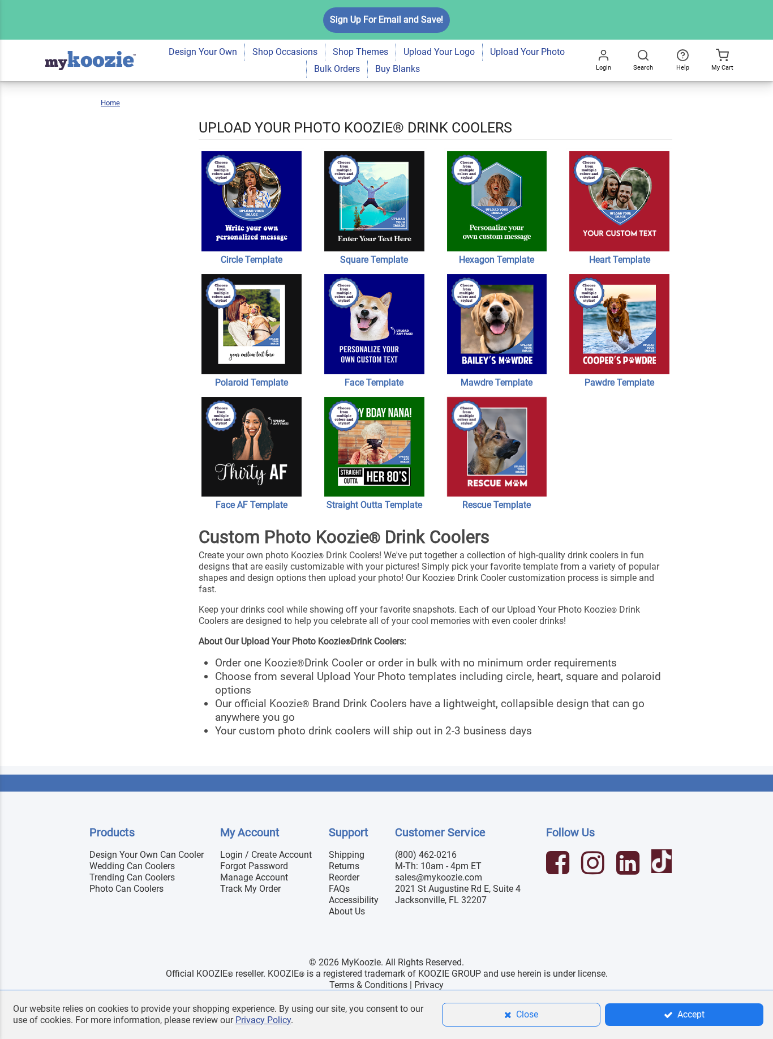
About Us (347, 911)
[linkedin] (629, 864)
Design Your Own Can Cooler (146, 854)
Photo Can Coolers (126, 888)
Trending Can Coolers (132, 877)
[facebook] (559, 864)
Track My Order (250, 888)
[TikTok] (663, 864)
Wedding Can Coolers (132, 866)
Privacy (429, 985)
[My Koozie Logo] (90, 45)
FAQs (339, 888)
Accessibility (354, 900)
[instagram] (594, 864)
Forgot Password (254, 866)
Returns (344, 866)
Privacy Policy (263, 1020)
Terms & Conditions (368, 985)
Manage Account (254, 877)
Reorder (344, 877)
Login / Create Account (266, 854)
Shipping (346, 854)
